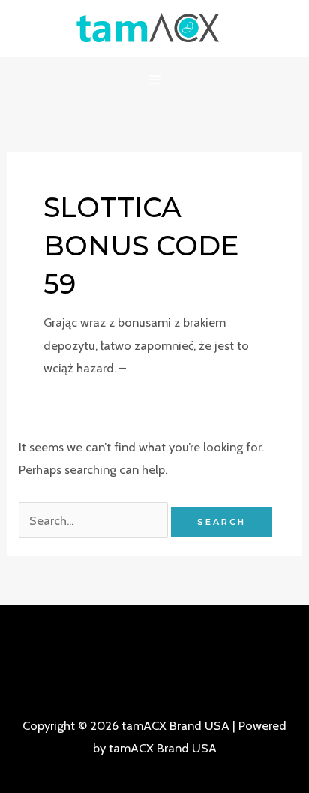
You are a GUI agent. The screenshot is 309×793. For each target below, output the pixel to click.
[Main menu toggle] (155, 80)
